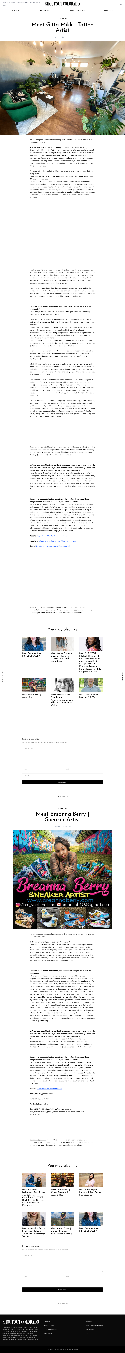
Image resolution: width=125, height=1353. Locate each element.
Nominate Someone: (38, 607)
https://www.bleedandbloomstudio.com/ (53, 536)
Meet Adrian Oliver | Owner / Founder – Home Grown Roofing (61, 1231)
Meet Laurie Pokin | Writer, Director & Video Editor (60, 1192)
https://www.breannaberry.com (49, 1088)
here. (80, 612)
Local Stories (62, 18)
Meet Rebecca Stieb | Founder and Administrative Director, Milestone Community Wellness (62, 700)
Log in (4, 5)
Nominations (34, 2)
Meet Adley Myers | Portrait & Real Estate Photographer (90, 1192)
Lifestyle (15, 10)
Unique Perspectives (77, 10)
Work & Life (108, 10)
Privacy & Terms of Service (19, 2)
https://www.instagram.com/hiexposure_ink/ (53, 546)
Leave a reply (67, 37)
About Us (5, 2)
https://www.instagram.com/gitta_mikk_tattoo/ (58, 541)
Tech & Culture (44, 10)
